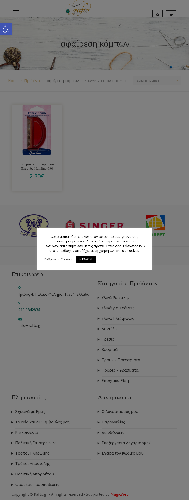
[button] (6, 29)
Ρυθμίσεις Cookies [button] (58, 259)
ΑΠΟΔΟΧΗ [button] (86, 259)
